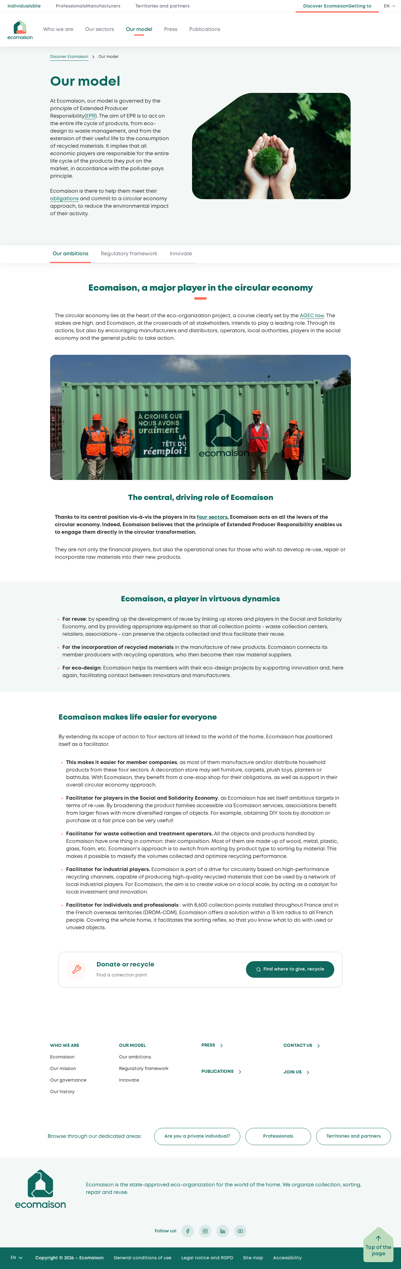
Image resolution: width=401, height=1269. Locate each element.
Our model (139, 29)
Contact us (298, 1045)
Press (170, 29)
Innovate (181, 254)
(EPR (90, 116)
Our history (62, 1092)
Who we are (58, 29)
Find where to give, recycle (293, 969)
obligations (64, 198)
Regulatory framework (129, 254)
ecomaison (20, 29)
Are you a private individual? (197, 1136)
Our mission (63, 1069)
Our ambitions (70, 254)
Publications (204, 29)
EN (387, 6)
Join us (293, 1072)
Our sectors (99, 29)
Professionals (278, 1136)
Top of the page (378, 1250)
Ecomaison (62, 1057)
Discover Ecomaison (69, 57)
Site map (253, 1258)
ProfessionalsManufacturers (88, 6)
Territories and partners (162, 6)
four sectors (212, 517)
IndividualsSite (24, 6)
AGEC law (312, 315)
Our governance (68, 1080)
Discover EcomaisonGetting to (337, 6)
